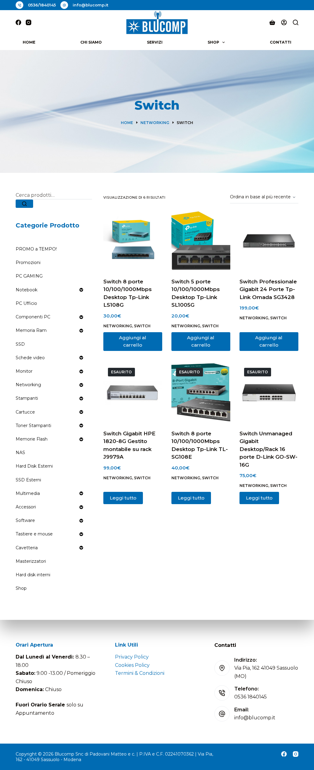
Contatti (280, 42)
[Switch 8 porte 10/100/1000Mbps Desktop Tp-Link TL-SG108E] (200, 392)
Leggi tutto (123, 498)
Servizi (155, 42)
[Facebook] (18, 22)
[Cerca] (295, 22)
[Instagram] (28, 22)
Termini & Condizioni (139, 673)
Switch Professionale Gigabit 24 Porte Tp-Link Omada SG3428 (268, 289)
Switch (142, 326)
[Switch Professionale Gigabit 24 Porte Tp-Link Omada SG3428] (268, 240)
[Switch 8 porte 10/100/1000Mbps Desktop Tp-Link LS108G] (132, 240)
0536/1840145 (42, 4)
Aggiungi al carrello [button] (132, 341)
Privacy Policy (132, 657)
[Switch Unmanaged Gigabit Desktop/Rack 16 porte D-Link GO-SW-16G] (268, 392)
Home (29, 42)
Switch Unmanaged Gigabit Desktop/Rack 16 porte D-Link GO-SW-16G (268, 449)
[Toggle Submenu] (81, 290)
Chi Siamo (91, 42)
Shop (213, 42)
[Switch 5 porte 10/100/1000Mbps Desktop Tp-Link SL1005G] (200, 240)
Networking (117, 326)
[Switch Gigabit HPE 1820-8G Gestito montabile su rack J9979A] (132, 392)
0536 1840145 (250, 697)
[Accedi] (284, 22)
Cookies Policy (132, 665)
